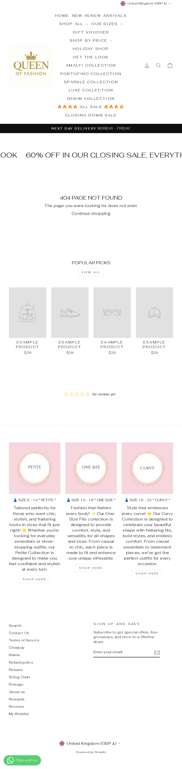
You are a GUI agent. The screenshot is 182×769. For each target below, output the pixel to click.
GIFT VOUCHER (91, 32)
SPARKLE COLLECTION (91, 82)
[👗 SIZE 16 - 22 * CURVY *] (147, 468)
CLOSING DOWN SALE (91, 115)
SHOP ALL (72, 24)
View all (91, 272)
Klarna (14, 655)
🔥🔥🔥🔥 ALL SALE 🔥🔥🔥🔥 (91, 107)
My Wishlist (19, 714)
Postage (16, 684)
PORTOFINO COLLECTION (91, 73)
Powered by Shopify (91, 752)
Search (15, 625)
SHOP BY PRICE (89, 40)
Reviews (16, 706)
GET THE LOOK (91, 57)
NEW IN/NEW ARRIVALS (99, 15)
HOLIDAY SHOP (91, 48)
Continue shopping (91, 213)
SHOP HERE (34, 579)
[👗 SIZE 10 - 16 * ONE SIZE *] (91, 468)
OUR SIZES (105, 24)
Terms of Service (24, 640)
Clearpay (17, 647)
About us (17, 692)
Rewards (16, 699)
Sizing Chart (19, 677)
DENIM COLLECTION (91, 98)
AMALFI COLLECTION (91, 65)
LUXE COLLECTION (91, 90)
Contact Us (19, 633)
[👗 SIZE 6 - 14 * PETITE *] (34, 468)
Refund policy (21, 662)
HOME (62, 15)
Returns (16, 670)
